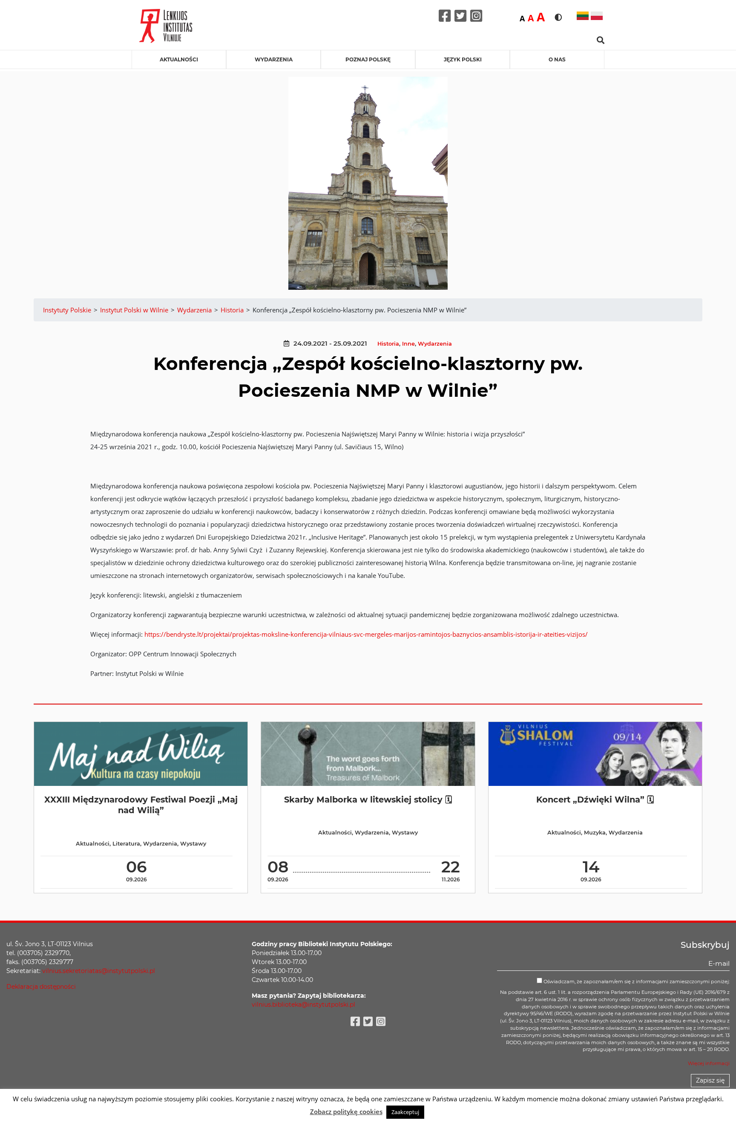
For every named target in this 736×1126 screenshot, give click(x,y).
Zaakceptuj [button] (405, 1112)
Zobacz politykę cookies (346, 1111)
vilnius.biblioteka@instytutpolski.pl (303, 1004)
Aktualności (179, 59)
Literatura (126, 843)
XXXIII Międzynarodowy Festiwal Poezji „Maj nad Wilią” (141, 804)
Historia (388, 344)
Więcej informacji (709, 1063)
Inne (408, 344)
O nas (557, 59)
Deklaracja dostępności (41, 986)
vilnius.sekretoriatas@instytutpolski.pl (98, 971)
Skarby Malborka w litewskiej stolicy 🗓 (368, 799)
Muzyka (595, 832)
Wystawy (193, 843)
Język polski (463, 59)
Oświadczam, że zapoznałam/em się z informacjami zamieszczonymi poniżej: (636, 982)
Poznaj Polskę (368, 59)
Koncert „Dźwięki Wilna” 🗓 (595, 799)
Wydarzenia (274, 59)
